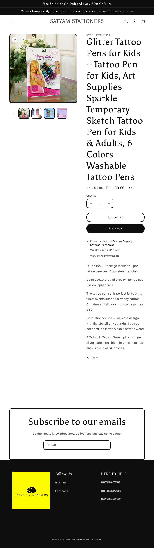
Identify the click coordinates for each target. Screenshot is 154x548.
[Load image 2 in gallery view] (36, 113)
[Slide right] (73, 113)
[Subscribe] (106, 445)
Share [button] (94, 358)
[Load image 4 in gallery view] (62, 113)
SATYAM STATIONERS (71, 539)
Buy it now (115, 228)
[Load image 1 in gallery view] (24, 113)
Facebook (61, 491)
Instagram (61, 482)
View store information (104, 255)
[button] (11, 21)
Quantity (91, 196)
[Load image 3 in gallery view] (49, 113)
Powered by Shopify (92, 539)
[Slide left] (13, 113)
